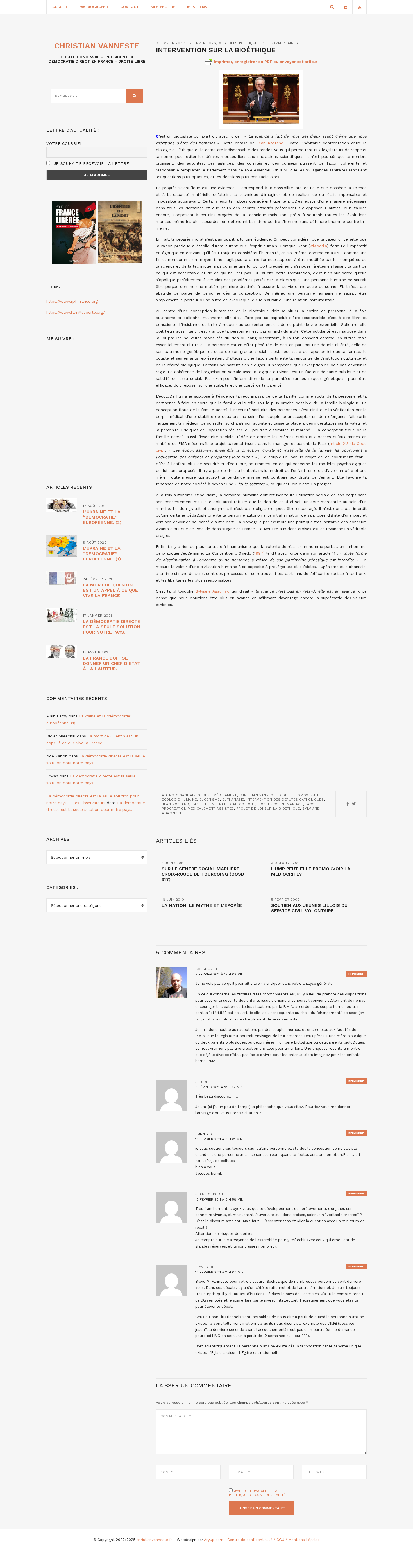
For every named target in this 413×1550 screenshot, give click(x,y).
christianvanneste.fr (154, 1540)
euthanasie (233, 800)
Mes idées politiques (239, 43)
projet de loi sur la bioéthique (268, 809)
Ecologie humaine (179, 800)
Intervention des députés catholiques (285, 800)
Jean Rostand (270, 143)
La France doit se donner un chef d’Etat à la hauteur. (111, 663)
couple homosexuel (299, 795)
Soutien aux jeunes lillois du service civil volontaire (309, 908)
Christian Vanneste (258, 795)
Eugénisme (209, 800)
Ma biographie (94, 7)
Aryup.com (213, 1540)
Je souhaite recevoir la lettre (90, 163)
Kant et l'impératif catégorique (223, 804)
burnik (201, 1134)
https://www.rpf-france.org (72, 301)
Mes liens (197, 7)
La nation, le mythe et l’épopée (202, 905)
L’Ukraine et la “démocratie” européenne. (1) (102, 554)
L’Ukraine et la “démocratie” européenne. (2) (102, 517)
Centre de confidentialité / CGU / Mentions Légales (273, 1540)
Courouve (205, 969)
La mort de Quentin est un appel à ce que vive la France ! (110, 590)
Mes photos (163, 7)
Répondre (356, 973)
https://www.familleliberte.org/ (75, 312)
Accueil (60, 7)
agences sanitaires (181, 795)
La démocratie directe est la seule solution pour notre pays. (111, 627)
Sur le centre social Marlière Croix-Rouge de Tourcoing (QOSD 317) (203, 874)
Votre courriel (64, 143)
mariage (295, 804)
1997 (258, 553)
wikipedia (318, 246)
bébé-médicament (220, 795)
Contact (130, 7)
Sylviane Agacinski (213, 591)
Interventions (202, 43)
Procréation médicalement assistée (198, 809)
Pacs (309, 804)
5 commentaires (282, 43)
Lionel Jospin (271, 804)
